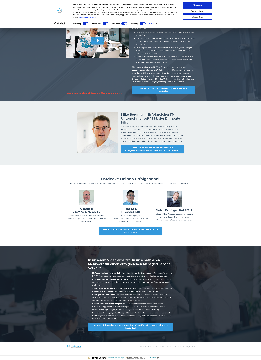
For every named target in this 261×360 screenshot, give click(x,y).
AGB (155, 347)
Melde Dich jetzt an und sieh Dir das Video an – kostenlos (163, 89)
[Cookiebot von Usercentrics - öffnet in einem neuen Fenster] (60, 23)
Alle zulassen (197, 5)
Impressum (145, 347)
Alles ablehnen (197, 17)
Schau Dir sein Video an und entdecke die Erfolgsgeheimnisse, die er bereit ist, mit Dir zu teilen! (152, 149)
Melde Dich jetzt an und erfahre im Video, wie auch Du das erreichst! (130, 230)
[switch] (105, 23)
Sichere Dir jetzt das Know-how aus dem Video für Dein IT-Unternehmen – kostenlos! (130, 326)
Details (151, 24)
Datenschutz (165, 347)
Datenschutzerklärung (87, 17)
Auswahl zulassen (197, 11)
